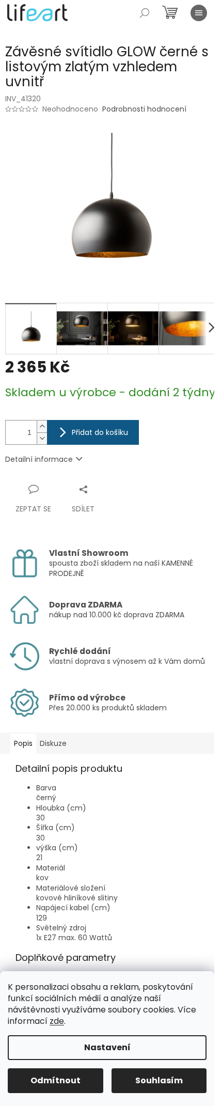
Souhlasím (159, 1080)
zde (57, 1021)
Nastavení (107, 1047)
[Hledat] (144, 13)
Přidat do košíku (100, 432)
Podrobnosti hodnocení (144, 109)
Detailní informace (39, 459)
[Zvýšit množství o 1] (42, 426)
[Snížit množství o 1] (42, 438)
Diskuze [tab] (53, 743)
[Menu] (198, 13)
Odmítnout (55, 1080)
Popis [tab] (23, 743)
